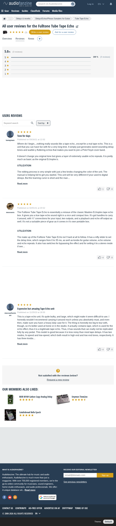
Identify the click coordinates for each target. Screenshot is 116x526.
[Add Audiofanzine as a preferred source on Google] (47, 497)
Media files (57, 10)
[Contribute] (39, 38)
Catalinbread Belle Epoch (30, 412)
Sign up (105, 475)
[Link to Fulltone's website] (76, 26)
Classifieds (35, 10)
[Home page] (4, 19)
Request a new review (58, 380)
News (31, 38)
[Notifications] (111, 4)
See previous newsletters (75, 482)
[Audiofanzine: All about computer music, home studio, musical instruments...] (17, 4)
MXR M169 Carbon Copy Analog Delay (35, 396)
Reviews (15, 10)
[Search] (73, 4)
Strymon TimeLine (79, 396)
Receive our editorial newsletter (80, 470)
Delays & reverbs (23, 19)
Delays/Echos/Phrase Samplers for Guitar (53, 19)
